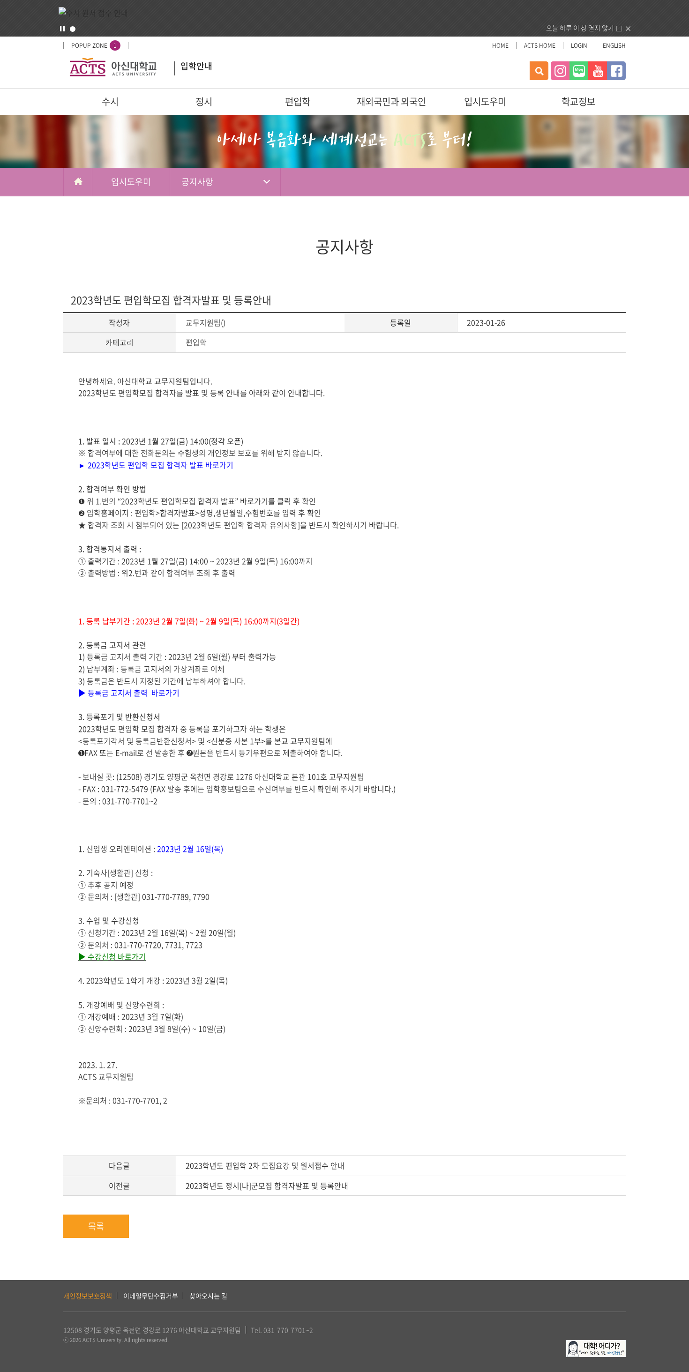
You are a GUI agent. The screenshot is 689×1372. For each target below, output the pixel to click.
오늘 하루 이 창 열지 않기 (580, 27)
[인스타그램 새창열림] (560, 70)
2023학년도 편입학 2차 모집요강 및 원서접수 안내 (265, 1165)
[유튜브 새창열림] (597, 70)
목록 (96, 1226)
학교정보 (578, 101)
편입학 (297, 101)
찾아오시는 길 (208, 1295)
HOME (500, 45)
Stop (62, 28)
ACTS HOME (539, 45)
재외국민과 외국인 (391, 101)
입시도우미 (485, 101)
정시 (203, 101)
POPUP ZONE (94, 45)
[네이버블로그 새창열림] (578, 70)
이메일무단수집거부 (150, 1295)
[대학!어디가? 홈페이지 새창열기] (596, 1345)
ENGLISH (614, 45)
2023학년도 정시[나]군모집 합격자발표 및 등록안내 (267, 1185)
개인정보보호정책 (87, 1295)
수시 (110, 101)
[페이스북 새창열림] (616, 70)
